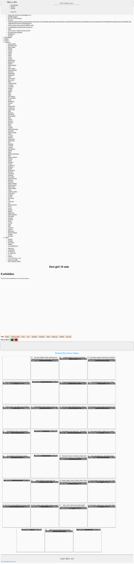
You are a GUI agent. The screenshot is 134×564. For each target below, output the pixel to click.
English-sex (11, 34)
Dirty (9, 111)
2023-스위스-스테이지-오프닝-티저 (19, 30)
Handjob (10, 219)
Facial (9, 206)
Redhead (10, 167)
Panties (10, 150)
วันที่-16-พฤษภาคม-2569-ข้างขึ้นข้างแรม (21, 25)
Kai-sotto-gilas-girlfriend (15, 32)
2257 (72, 558)
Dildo (9, 94)
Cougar (10, 223)
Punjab (10, 119)
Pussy (23, 336)
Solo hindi (11, 216)
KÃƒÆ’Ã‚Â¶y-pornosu (15, 18)
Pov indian (11, 177)
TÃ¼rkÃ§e (11, 250)
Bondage (10, 144)
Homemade (11, 73)
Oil (9, 200)
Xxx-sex (10, 20)
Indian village (12, 44)
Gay (9, 142)
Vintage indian (12, 83)
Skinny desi (11, 109)
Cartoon (10, 147)
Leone (10, 208)
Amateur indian (12, 191)
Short (9, 152)
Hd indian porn (12, 45)
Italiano (10, 244)
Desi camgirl (11, 116)
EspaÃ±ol (11, 248)
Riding (10, 91)
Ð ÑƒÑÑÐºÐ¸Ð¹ (13, 246)
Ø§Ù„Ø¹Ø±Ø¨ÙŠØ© (14, 261)
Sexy (28, 336)
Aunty (10, 57)
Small (48, 336)
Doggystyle (11, 139)
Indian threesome (13, 129)
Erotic (9, 99)
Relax (9, 81)
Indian (7, 336)
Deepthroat (11, 114)
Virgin (10, 53)
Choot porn (11, 193)
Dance (10, 126)
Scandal (10, 218)
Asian (9, 190)
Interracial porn (12, 178)
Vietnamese (11, 251)
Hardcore (10, 72)
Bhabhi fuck (11, 60)
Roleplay (10, 162)
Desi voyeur (11, 78)
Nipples (10, 159)
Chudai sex (11, 108)
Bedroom (10, 113)
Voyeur (10, 163)
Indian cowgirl (12, 185)
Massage (10, 180)
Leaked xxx (11, 165)
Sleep (9, 29)
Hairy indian (11, 47)
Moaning (10, 175)
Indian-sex (55, 336)
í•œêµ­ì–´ (10, 256)
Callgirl (10, 90)
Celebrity (10, 145)
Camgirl (10, 127)
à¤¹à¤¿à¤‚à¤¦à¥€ (12, 259)
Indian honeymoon (13, 154)
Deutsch (10, 241)
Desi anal (10, 181)
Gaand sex (11, 201)
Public (10, 55)
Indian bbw (11, 140)
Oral (9, 67)
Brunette (10, 172)
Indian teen (11, 75)
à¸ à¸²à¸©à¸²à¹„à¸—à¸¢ (14, 258)
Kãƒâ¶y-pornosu (13, 16)
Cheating (10, 85)
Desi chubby (11, 68)
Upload (62, 558)
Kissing (10, 88)
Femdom (10, 236)
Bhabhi (62, 336)
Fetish (9, 134)
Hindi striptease (12, 232)
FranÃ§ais (11, 242)
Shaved (10, 209)
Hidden (10, 49)
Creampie (11, 86)
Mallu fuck (11, 213)
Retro (9, 124)
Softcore (10, 121)
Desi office (11, 80)
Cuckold (10, 136)
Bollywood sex (12, 204)
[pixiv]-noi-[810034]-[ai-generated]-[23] (19, 15)
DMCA (68, 558)
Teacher (10, 35)
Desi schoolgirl (12, 70)
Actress (10, 58)
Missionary (11, 101)
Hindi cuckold (12, 132)
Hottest (13, 6)
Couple (10, 196)
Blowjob (10, 122)
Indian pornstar (12, 183)
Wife (9, 93)
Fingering (11, 131)
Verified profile (15, 336)
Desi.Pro (12, 2)
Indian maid (11, 186)
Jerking (10, 168)
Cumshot (10, 227)
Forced (10, 50)
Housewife (11, 62)
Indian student (12, 65)
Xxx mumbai (12, 98)
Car (9, 203)
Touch (10, 160)
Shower (10, 229)
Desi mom (11, 198)
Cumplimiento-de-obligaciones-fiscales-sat (20, 27)
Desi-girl (68, 336)
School (10, 52)
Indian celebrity (12, 214)
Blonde (10, 211)
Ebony (10, 221)
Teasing (10, 234)
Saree (9, 76)
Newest (13, 8)
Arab (9, 224)
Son (9, 104)
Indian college (12, 188)
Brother (10, 63)
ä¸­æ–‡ (10, 255)
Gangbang (11, 173)
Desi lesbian (11, 149)
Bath (9, 155)
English (10, 239)
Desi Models (14, 5)
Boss (9, 117)
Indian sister (11, 106)
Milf (9, 226)
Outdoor (10, 195)
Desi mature (11, 96)
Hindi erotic (11, 170)
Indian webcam (12, 157)
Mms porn (11, 231)
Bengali (10, 137)
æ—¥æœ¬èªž (12, 253)
